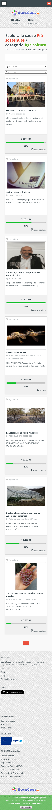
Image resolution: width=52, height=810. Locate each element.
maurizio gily (15, 278)
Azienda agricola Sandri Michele (24, 519)
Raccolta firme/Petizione (11, 776)
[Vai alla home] (26, 12)
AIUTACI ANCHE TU (16, 352)
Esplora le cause (8, 721)
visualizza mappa (36, 49)
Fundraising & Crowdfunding (13, 773)
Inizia (31, 20)
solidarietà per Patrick (18, 192)
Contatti (4, 672)
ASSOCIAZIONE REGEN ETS (20, 436)
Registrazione (7, 762)
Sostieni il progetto (9, 679)
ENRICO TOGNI (15, 195)
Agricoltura (13, 78)
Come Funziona (7, 755)
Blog (3, 675)
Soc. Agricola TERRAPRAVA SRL (22, 599)
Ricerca (4, 724)
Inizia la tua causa (8, 759)
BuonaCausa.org (7, 662)
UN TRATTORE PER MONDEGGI (21, 110)
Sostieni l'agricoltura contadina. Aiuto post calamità (23, 514)
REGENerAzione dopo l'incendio (22, 432)
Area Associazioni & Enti (11, 769)
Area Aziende (6, 728)
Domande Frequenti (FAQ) (11, 766)
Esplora (15, 20)
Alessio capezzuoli (17, 114)
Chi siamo (5, 668)
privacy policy (37, 803)
